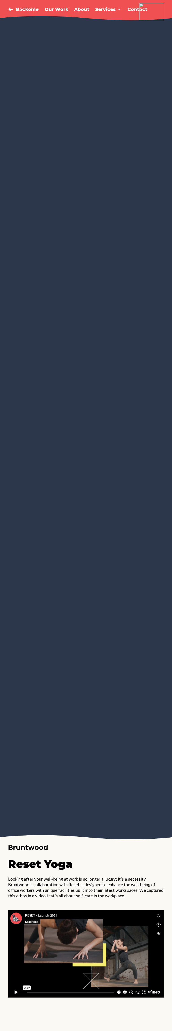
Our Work (56, 9)
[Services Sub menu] (119, 9)
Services (105, 9)
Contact (137, 9)
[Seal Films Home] (151, 11)
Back (22, 9)
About (81, 9)
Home (32, 9)
